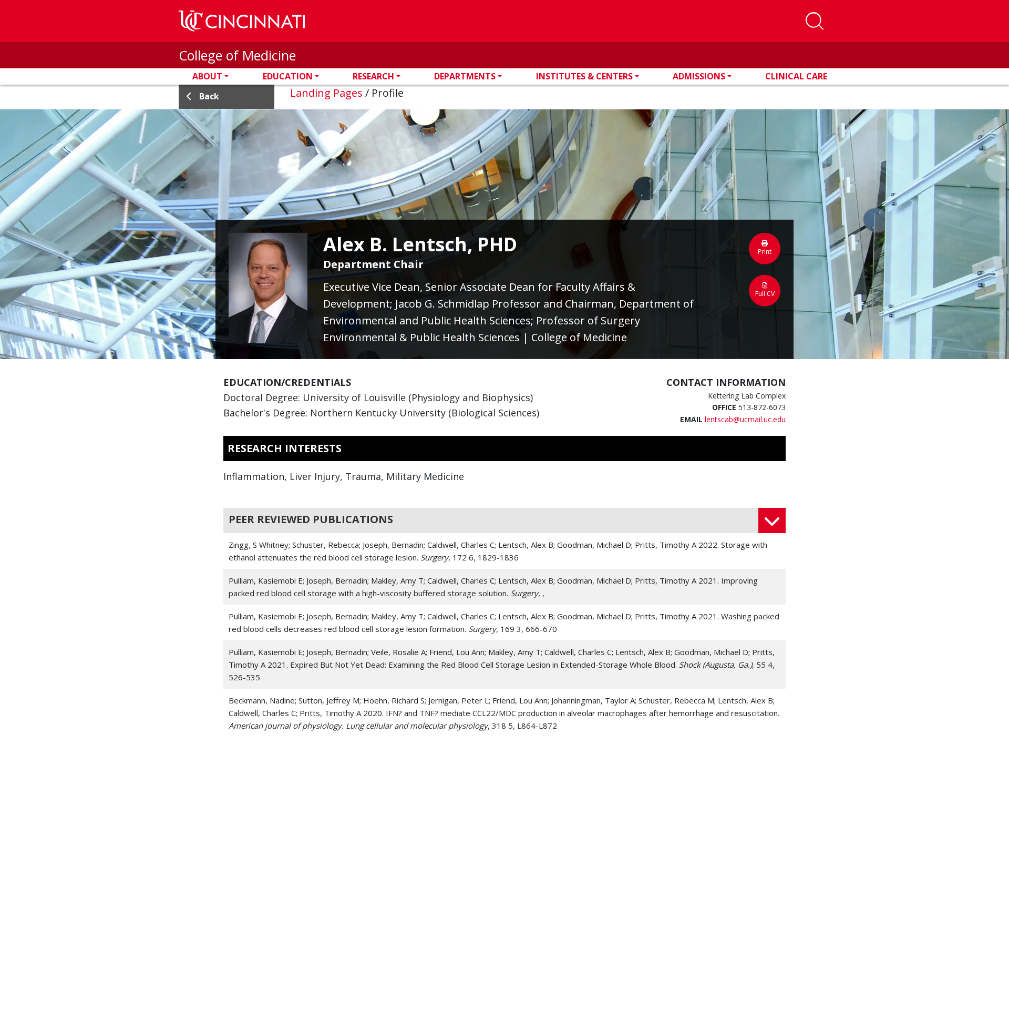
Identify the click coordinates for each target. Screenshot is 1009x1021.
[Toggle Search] (814, 21)
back (209, 96)
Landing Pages (326, 93)
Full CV (765, 293)
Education (288, 76)
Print (764, 251)
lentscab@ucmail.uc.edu (745, 419)
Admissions (699, 76)
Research (373, 76)
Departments (465, 76)
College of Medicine (237, 55)
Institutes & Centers (584, 76)
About (207, 76)
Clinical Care (796, 76)
